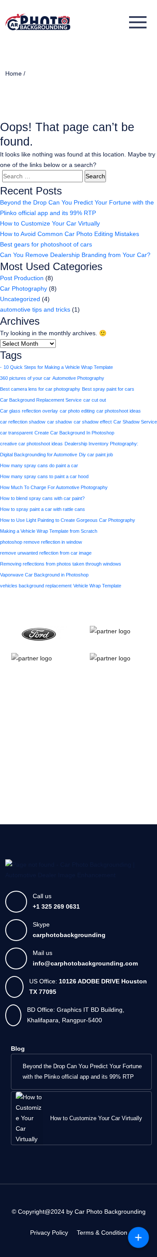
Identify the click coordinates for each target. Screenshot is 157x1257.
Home (13, 73)
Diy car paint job (96, 454)
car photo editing (77, 410)
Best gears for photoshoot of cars (46, 244)
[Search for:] (42, 176)
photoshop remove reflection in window (41, 542)
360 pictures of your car (25, 378)
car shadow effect (93, 421)
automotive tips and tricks (35, 309)
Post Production (22, 277)
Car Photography (23, 288)
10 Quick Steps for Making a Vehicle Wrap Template (58, 367)
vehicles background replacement (36, 585)
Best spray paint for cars (108, 389)
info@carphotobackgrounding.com (85, 963)
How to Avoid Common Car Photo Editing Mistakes (69, 233)
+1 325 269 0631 (56, 906)
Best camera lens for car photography (40, 389)
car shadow (59, 421)
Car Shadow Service (135, 421)
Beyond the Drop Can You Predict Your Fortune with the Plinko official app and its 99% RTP (77, 207)
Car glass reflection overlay (29, 410)
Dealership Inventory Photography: (101, 443)
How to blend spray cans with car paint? (42, 498)
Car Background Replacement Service (41, 400)
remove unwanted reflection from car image (46, 553)
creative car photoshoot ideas (31, 443)
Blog (18, 1048)
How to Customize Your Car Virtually (50, 223)
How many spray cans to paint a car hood (44, 476)
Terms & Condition (102, 1232)
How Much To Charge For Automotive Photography (54, 487)
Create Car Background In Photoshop (74, 432)
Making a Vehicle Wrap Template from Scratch (48, 531)
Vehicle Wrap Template (97, 585)
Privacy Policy (49, 1232)
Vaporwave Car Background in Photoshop (44, 574)
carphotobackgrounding (69, 934)
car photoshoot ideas (118, 410)
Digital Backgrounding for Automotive (38, 454)
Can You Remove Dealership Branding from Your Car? (75, 254)
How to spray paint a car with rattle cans (42, 509)
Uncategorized (20, 298)
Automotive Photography (78, 378)
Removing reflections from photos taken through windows (60, 563)
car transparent (16, 432)
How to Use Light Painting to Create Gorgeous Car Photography (67, 520)
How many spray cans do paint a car (39, 465)
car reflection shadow (22, 421)
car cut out (94, 400)
